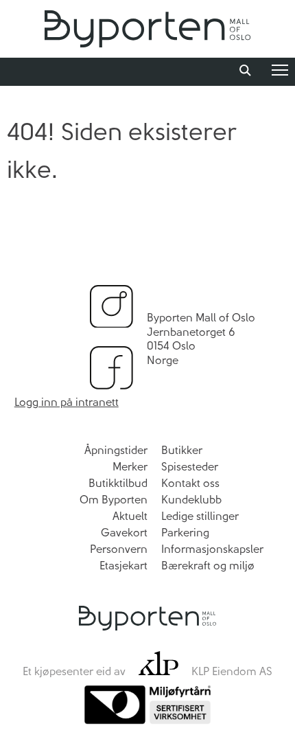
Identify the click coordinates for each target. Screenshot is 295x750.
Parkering (185, 532)
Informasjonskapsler (212, 549)
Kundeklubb (191, 499)
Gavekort (124, 532)
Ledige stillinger (200, 516)
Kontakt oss (190, 483)
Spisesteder (189, 466)
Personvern (119, 549)
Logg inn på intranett (66, 402)
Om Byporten (114, 499)
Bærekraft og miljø (208, 565)
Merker (130, 466)
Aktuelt (130, 516)
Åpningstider (116, 450)
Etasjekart (123, 565)
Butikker (181, 450)
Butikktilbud (118, 483)
